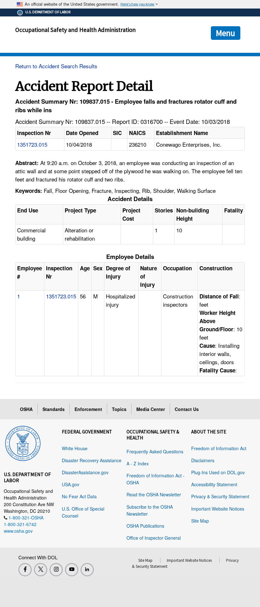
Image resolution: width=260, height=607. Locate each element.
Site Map (200, 521)
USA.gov (70, 484)
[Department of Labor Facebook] (25, 569)
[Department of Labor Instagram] (56, 569)
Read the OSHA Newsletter (154, 494)
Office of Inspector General (154, 538)
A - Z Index (138, 463)
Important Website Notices (217, 509)
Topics (119, 409)
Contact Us (187, 409)
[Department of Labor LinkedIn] (87, 569)
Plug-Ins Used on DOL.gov (218, 472)
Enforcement (88, 409)
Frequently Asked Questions (155, 451)
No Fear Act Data (79, 496)
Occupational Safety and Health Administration (75, 30)
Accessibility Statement (214, 484)
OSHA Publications (145, 526)
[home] (23, 442)
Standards (53, 409)
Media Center (150, 409)
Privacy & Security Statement (220, 496)
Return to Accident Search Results (56, 66)
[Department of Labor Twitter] (40, 569)
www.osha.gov (18, 531)
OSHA (26, 409)
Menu (225, 33)
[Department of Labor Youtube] (71, 569)
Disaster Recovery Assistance (91, 460)
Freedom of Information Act (218, 448)
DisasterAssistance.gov (85, 472)
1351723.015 (32, 144)
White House (75, 448)
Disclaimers (202, 460)
